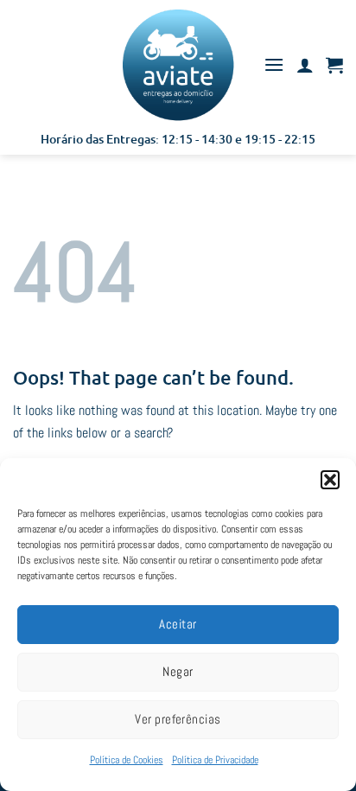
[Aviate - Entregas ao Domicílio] (178, 65)
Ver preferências (177, 719)
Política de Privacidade (215, 760)
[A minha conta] (305, 65)
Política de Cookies (126, 760)
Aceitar (177, 624)
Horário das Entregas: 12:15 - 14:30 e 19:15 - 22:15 (178, 139)
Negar (177, 671)
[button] (330, 479)
